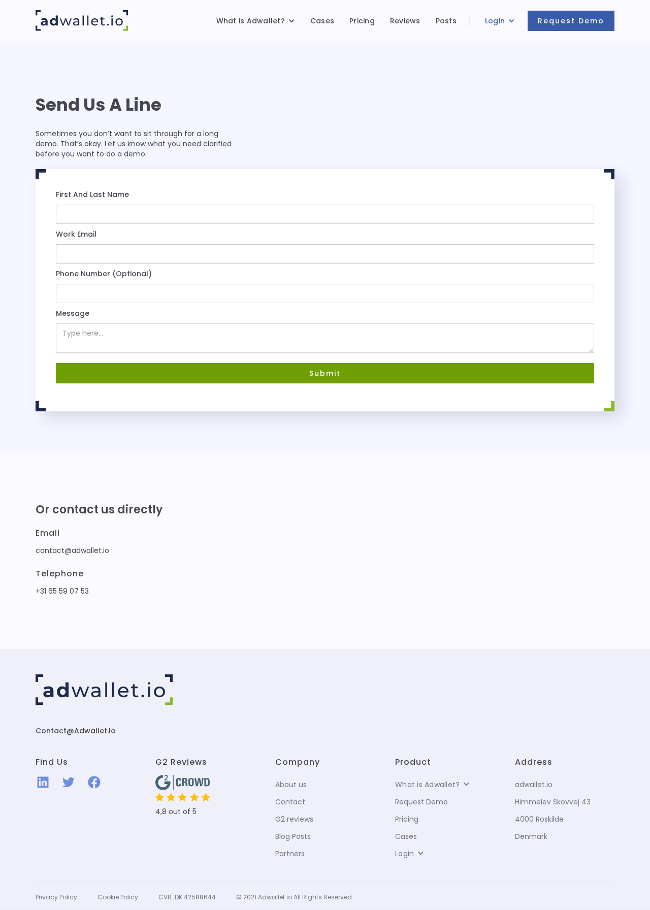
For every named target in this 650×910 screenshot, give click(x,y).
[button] (255, 20)
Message (72, 313)
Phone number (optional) (104, 274)
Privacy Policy (56, 897)
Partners (290, 854)
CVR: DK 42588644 (187, 897)
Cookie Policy (118, 897)
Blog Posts (293, 836)
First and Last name (92, 194)
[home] (82, 20)
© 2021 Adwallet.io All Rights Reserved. (294, 897)
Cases (322, 21)
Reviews (405, 21)
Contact (290, 802)
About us (291, 785)
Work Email (76, 234)
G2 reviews (294, 819)
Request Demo (571, 21)
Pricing (362, 21)
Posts (446, 21)
